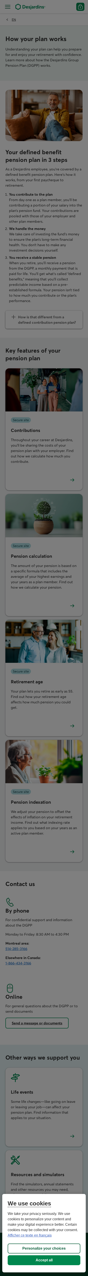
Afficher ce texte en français (30, 1235)
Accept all (44, 1260)
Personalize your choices (44, 1248)
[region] (44, 1233)
